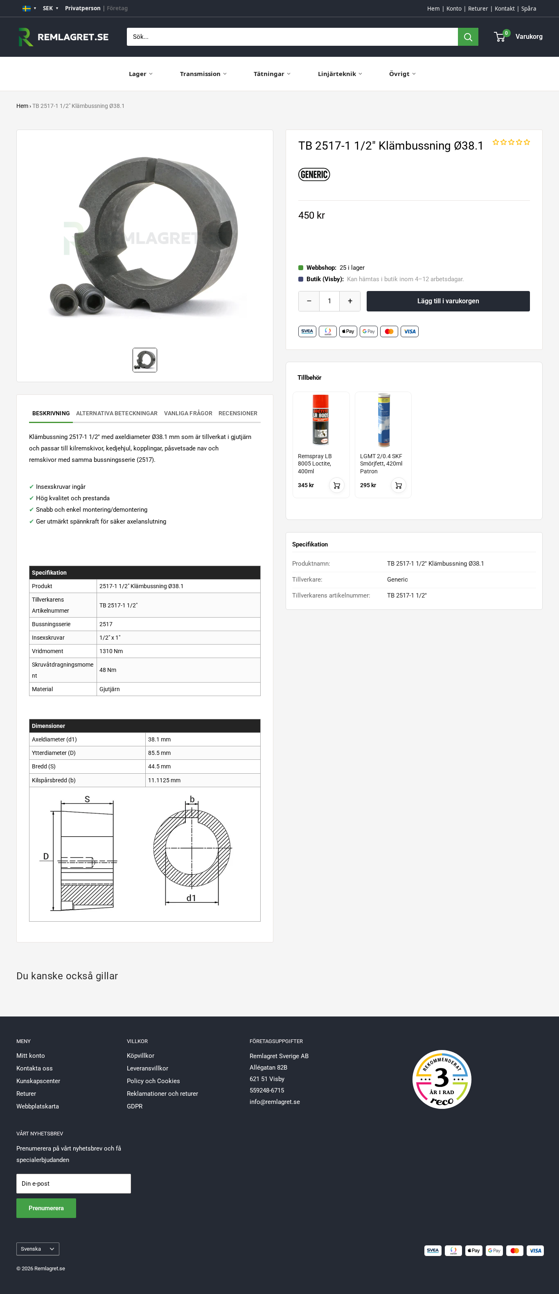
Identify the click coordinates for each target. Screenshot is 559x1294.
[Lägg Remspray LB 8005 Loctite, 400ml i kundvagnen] (337, 485)
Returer (478, 8)
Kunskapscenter (38, 1081)
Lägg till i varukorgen (448, 301)
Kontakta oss (34, 1068)
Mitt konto (30, 1055)
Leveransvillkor (147, 1068)
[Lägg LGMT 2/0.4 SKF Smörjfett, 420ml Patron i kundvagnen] (398, 485)
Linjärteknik (337, 73)
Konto (454, 8)
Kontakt (505, 8)
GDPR (134, 1106)
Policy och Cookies (153, 1081)
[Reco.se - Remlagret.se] (441, 1070)
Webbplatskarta (37, 1106)
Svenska (31, 1249)
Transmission (200, 73)
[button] (511, 142)
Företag (117, 8)
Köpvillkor (140, 1055)
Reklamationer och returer (162, 1093)
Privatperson (83, 8)
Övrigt (399, 73)
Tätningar (269, 73)
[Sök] (468, 37)
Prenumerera (46, 1208)
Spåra (528, 8)
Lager (138, 73)
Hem (433, 8)
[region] (414, 452)
